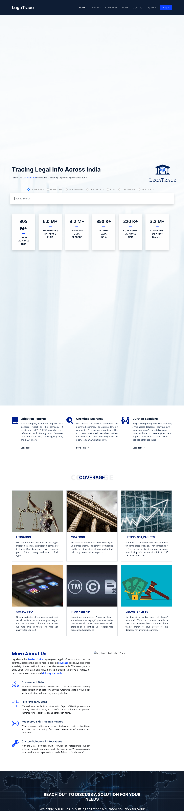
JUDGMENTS (128, 189)
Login (166, 7)
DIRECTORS (56, 189)
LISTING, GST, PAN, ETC (140, 537)
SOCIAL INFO (24, 611)
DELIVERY (95, 7)
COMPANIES (37, 189)
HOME (82, 7)
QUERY (152, 7)
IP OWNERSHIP (80, 611)
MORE (125, 7)
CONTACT (138, 7)
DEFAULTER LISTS (136, 611)
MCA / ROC (78, 537)
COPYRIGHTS (97, 189)
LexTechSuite (29, 177)
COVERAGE (111, 7)
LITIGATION (23, 537)
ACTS (113, 189)
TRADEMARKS (76, 189)
